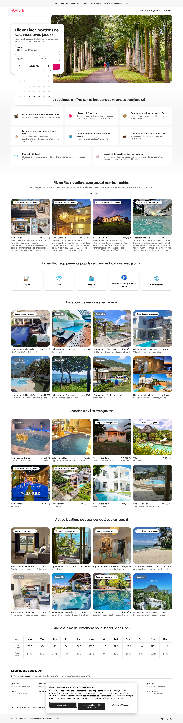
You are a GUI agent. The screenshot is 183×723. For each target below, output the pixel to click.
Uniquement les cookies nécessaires (91, 706)
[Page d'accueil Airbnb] (17, 10)
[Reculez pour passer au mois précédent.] (19, 66)
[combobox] (37, 49)
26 (29, 96)
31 (19, 102)
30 (49, 96)
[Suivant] (96, 194)
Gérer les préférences (120, 705)
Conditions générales (51, 719)
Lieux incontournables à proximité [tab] (76, 676)
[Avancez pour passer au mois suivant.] (48, 66)
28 (39, 96)
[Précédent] (87, 194)
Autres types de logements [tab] (46, 676)
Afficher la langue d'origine (117, 3)
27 (34, 96)
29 (44, 96)
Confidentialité (35, 719)
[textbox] (26, 58)
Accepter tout (63, 705)
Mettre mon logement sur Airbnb (155, 10)
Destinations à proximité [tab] (21, 676)
